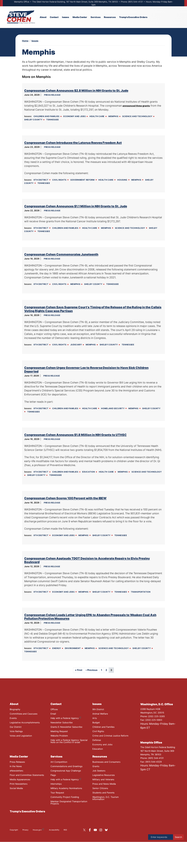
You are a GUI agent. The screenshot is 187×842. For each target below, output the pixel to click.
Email (53, 713)
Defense (96, 740)
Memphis (113, 116)
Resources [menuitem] (110, 17)
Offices (54, 709)
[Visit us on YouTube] (96, 830)
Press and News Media (104, 783)
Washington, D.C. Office (156, 704)
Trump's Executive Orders (27, 811)
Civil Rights (59, 180)
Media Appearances (20, 779)
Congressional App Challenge (66, 770)
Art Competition (59, 762)
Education (88, 472)
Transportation (140, 592)
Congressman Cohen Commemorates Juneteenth (61, 254)
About (14, 704)
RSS (65, 830)
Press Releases (17, 762)
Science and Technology (137, 116)
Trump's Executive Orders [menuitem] (133, 17)
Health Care (97, 116)
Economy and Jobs (74, 116)
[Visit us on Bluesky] (107, 830)
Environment (73, 648)
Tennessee (52, 119)
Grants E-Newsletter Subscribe (66, 727)
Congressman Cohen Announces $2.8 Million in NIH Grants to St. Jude (76, 90)
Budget (96, 722)
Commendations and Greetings (67, 766)
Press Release (52, 95)
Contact (56, 704)
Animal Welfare (100, 713)
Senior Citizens (100, 788)
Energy (56, 648)
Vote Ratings (16, 731)
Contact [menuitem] (54, 17)
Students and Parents (103, 792)
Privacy (25, 830)
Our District (15, 727)
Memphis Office (151, 742)
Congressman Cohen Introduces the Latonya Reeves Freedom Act (73, 142)
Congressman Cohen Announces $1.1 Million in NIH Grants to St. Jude (75, 206)
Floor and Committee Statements (27, 775)
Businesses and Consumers (106, 762)
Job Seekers (98, 770)
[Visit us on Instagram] (101, 830)
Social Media (16, 788)
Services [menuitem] (95, 17)
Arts (94, 718)
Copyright (14, 830)
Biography (15, 709)
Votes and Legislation (21, 735)
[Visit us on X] (85, 830)
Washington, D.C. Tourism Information (105, 798)
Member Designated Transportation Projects (69, 802)
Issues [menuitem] (65, 17)
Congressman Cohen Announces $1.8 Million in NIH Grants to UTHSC (75, 435)
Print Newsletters (18, 783)
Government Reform (82, 180)
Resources (99, 756)
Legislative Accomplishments (25, 722)
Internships (56, 783)
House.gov (37, 830)
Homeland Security (112, 408)
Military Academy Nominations (66, 788)
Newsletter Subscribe (62, 722)
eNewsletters (16, 770)
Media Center (19, 756)
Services (57, 756)
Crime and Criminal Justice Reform (110, 735)
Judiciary (76, 344)
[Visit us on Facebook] (90, 830)
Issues (34, 40)
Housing (122, 180)
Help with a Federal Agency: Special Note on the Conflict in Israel (69, 741)
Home (25, 40)
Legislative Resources (103, 775)
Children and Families (46, 116)
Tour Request (57, 792)
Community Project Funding (65, 797)
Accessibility (54, 830)
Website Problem (59, 735)
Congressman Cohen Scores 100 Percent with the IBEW (65, 498)
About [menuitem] (43, 17)
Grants (95, 766)
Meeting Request (59, 731)
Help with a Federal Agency (65, 718)
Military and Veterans (103, 779)
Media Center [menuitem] (80, 17)
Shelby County (33, 119)
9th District (41, 180)
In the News (16, 766)
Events (13, 718)
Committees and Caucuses (23, 713)
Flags (53, 775)
